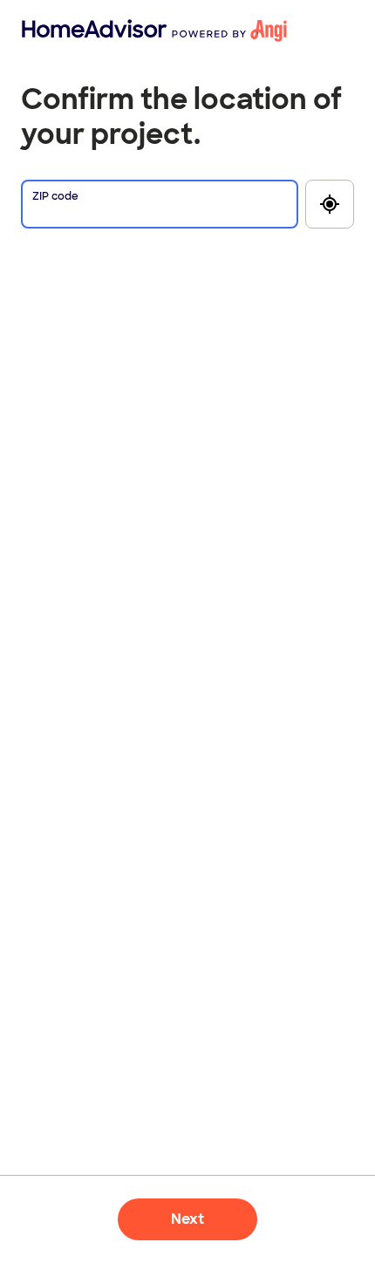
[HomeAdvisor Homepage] (50, 30)
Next (187, 1219)
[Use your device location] (329, 204)
